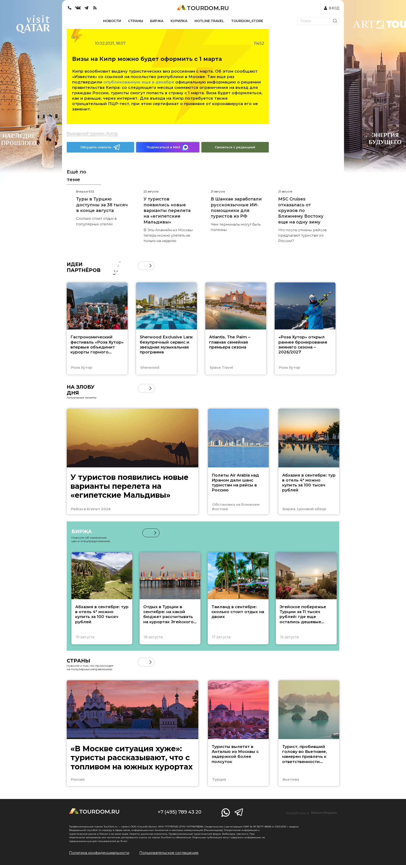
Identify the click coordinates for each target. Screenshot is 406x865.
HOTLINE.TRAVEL (209, 21)
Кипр (112, 133)
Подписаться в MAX (163, 147)
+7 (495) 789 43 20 (179, 812)
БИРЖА (157, 21)
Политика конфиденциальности (99, 852)
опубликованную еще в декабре (138, 82)
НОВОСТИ (112, 21)
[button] (142, 265)
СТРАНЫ (135, 21)
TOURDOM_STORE (247, 21)
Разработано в (311, 813)
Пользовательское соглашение (169, 852)
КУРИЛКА (179, 21)
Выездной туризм (85, 133)
